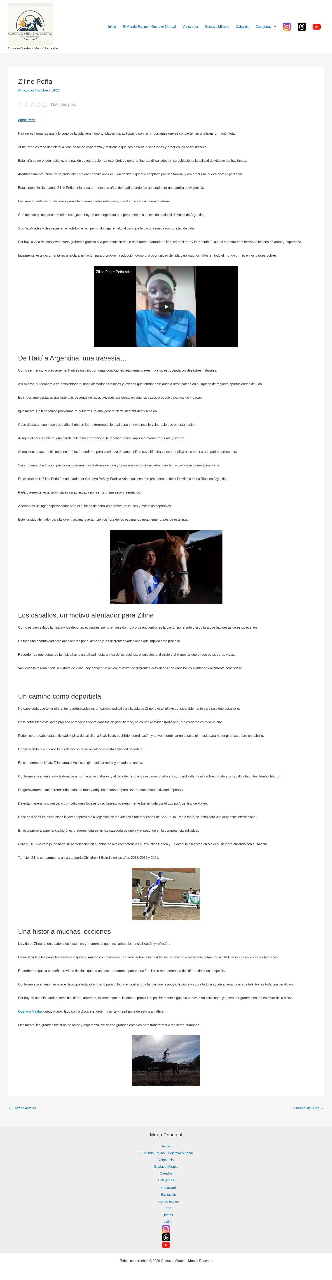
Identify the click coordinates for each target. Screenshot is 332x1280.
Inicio (112, 26)
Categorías (263, 26)
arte (168, 1208)
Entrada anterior (22, 1108)
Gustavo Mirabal (217, 26)
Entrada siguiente (309, 1108)
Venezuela (190, 26)
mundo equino (168, 1201)
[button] (274, 27)
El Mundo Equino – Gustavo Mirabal (149, 26)
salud (168, 1222)
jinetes (168, 1215)
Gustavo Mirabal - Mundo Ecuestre (33, 48)
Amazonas (26, 90)
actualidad (168, 1188)
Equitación (168, 1194)
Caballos (242, 26)
